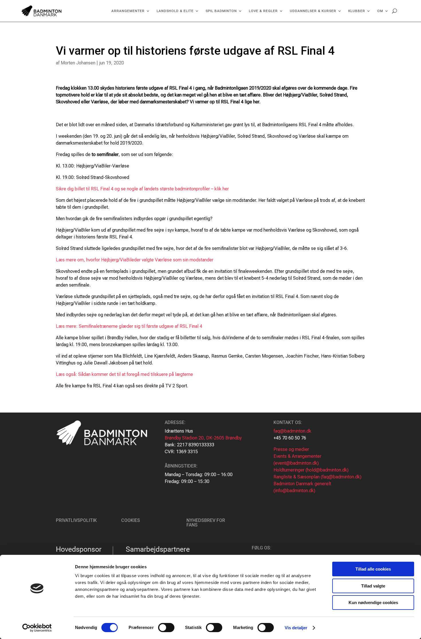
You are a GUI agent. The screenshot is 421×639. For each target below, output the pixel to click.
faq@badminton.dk (292, 431)
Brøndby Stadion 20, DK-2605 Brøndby (203, 438)
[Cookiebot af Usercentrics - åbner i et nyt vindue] (37, 628)
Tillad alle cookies (373, 569)
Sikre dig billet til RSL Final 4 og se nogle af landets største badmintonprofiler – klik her (142, 189)
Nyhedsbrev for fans (205, 523)
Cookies (130, 520)
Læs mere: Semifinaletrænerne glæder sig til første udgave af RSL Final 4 (129, 326)
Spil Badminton (221, 11)
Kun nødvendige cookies (373, 602)
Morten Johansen (78, 63)
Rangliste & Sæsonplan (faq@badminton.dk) (317, 477)
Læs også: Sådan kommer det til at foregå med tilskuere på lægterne (124, 374)
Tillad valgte (373, 585)
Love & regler (263, 11)
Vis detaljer (296, 627)
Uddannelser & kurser (313, 11)
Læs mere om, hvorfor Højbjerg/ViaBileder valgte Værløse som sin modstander (134, 260)
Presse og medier (291, 449)
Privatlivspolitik (76, 520)
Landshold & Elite (175, 11)
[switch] (166, 627)
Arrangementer (128, 11)
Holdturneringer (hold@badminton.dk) (311, 470)
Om (380, 11)
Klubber (356, 11)
